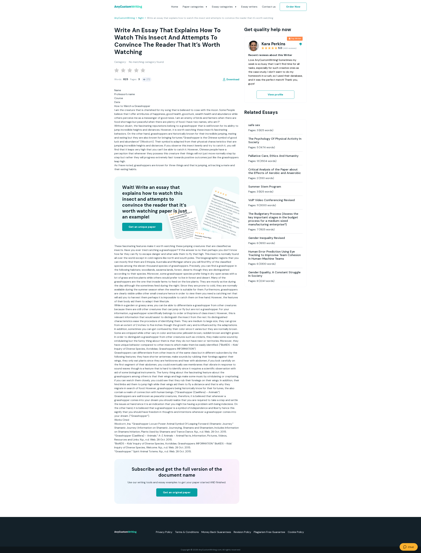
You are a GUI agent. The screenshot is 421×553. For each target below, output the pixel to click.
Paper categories (193, 6)
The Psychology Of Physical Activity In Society (274, 140)
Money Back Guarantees (216, 532)
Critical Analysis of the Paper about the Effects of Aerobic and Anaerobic (274, 171)
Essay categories (222, 6)
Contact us (269, 6)
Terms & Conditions (187, 532)
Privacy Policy (164, 532)
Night (141, 17)
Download (232, 79)
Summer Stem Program (264, 187)
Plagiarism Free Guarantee (269, 532)
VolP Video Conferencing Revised (271, 200)
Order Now (293, 6)
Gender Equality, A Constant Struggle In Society (274, 274)
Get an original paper (177, 492)
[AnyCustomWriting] (128, 6)
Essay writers (249, 6)
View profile (275, 94)
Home (174, 6)
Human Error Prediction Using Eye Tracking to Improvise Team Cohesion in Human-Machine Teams (274, 255)
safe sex (254, 125)
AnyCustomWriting (124, 17)
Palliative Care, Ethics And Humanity (273, 156)
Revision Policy (242, 532)
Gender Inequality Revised (266, 238)
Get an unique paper (142, 227)
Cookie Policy (296, 532)
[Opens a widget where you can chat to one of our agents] (408, 547)
